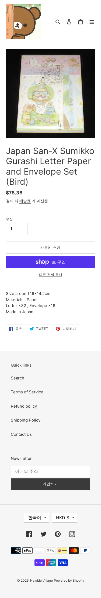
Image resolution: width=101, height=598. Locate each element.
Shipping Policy (25, 420)
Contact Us (21, 434)
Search (17, 378)
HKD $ (62, 517)
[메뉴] (91, 21)
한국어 (34, 517)
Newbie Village (41, 580)
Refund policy (24, 406)
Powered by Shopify (69, 580)
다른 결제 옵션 (50, 274)
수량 (9, 219)
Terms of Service (27, 391)
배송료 (25, 200)
